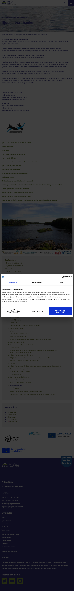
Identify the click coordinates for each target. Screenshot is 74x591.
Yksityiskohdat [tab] (37, 282)
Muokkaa (36, 311)
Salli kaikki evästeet (60, 311)
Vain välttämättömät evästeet (14, 311)
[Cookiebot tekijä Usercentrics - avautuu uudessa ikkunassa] (63, 277)
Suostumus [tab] (13, 282)
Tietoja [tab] (61, 282)
